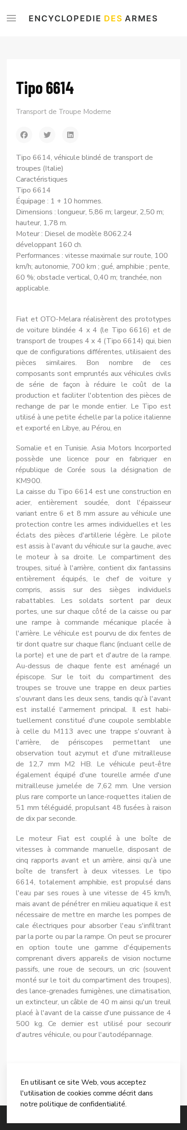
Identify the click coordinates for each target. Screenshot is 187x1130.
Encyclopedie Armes (93, 18)
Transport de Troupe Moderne (63, 111)
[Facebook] (24, 135)
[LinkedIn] (70, 135)
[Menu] (11, 18)
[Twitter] (47, 135)
